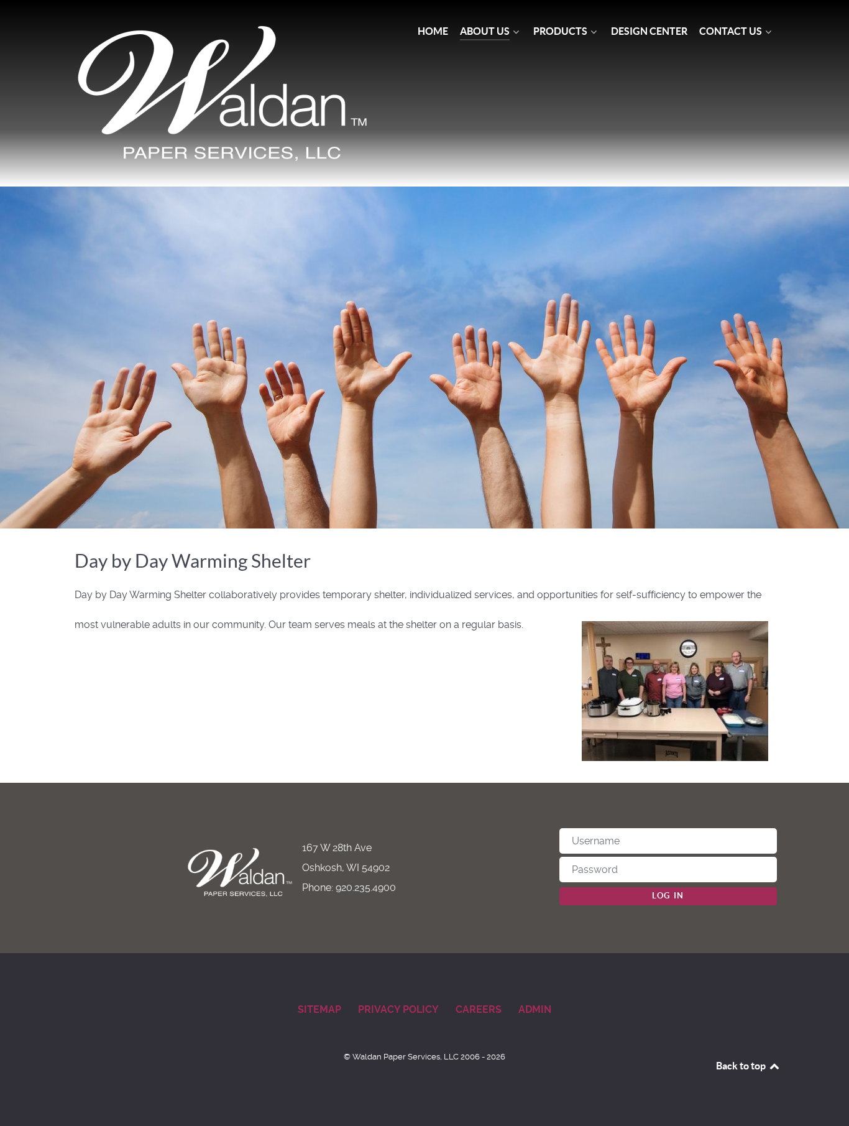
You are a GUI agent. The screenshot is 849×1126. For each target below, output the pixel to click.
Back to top (742, 1065)
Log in (668, 895)
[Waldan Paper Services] (224, 93)
